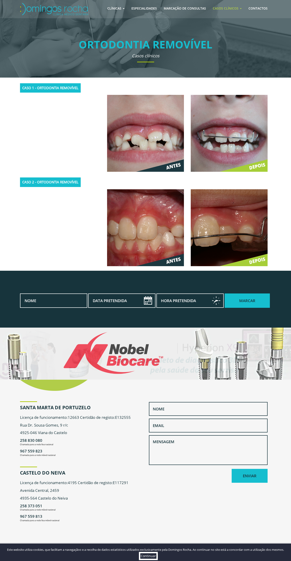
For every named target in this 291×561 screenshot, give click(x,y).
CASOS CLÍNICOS (226, 8)
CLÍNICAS (114, 8)
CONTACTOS (258, 8)
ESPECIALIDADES (144, 8)
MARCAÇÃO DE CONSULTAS (185, 8)
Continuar (148, 556)
